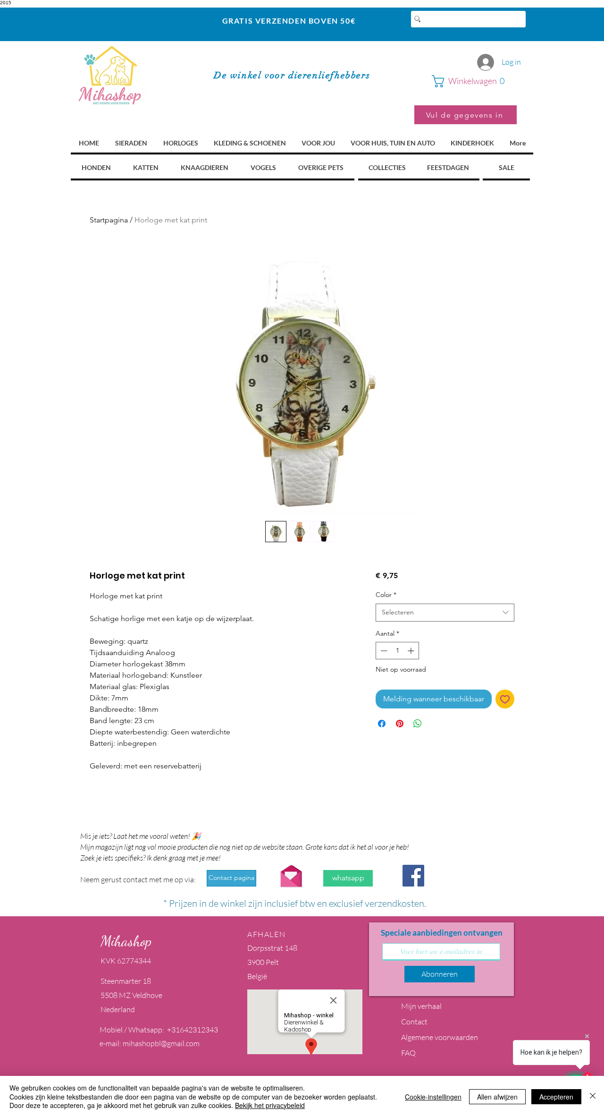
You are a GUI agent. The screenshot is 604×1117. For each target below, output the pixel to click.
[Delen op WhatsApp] (417, 723)
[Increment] (412, 650)
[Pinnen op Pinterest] (399, 723)
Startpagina (109, 219)
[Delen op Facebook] (381, 723)
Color (386, 594)
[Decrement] (383, 650)
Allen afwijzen (497, 1096)
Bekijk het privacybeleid (270, 1105)
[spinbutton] (397, 650)
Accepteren (556, 1096)
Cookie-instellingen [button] (433, 1096)
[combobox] (445, 613)
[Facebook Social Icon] (413, 876)
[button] (474, 81)
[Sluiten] (592, 1096)
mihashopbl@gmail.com (161, 1043)
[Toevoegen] (504, 699)
